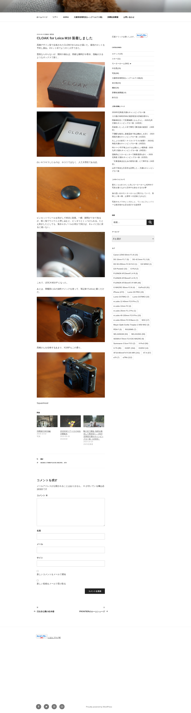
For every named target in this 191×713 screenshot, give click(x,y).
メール (40, 544)
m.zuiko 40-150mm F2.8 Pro (127, 315)
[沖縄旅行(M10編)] (47, 421)
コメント (42, 495)
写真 (115, 73)
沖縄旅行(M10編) (44, 431)
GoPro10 (144, 287)
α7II (65, 462)
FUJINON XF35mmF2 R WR (127, 283)
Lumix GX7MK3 (141, 297)
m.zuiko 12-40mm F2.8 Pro (126, 301)
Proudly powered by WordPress (99, 707)
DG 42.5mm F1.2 (141, 259)
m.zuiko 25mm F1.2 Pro (124, 311)
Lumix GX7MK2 (121, 297)
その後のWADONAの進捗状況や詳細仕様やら (130, 116)
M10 (145, 320)
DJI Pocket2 (120, 269)
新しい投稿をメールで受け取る (51, 584)
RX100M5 (130, 329)
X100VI (143, 348)
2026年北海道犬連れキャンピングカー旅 (128, 112)
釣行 (115, 97)
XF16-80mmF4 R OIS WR (126, 353)
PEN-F (117, 329)
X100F (130, 348)
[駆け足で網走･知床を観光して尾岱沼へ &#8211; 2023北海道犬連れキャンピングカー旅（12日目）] (93, 421)
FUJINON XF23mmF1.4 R (125, 273)
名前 (39, 531)
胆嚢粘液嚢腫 (112, 17)
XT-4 (147, 353)
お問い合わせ (128, 17)
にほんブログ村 (54, 638)
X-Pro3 (143, 343)
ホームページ (42, 17)
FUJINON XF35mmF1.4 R (125, 278)
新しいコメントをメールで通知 (51, 574)
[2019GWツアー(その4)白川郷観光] (70, 421)
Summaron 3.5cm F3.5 (124, 343)
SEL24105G (138, 334)
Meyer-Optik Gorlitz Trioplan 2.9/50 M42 (131, 325)
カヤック (117, 54)
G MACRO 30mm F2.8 (124, 287)
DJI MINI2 (146, 264)
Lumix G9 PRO (135, 292)
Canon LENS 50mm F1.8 (125, 255)
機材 (41, 459)
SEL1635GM (120, 334)
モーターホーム (120, 63)
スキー (116, 59)
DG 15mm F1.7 (121, 259)
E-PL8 (135, 269)
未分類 (116, 83)
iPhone (118, 292)
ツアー (55, 17)
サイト (40, 558)
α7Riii (127, 357)
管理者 (52, 34)
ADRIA (66, 17)
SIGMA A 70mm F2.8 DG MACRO (51, 462)
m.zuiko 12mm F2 (122, 306)
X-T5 (117, 348)
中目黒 (116, 68)
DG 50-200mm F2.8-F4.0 (125, 264)
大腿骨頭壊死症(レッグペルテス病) (88, 17)
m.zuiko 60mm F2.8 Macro (125, 320)
